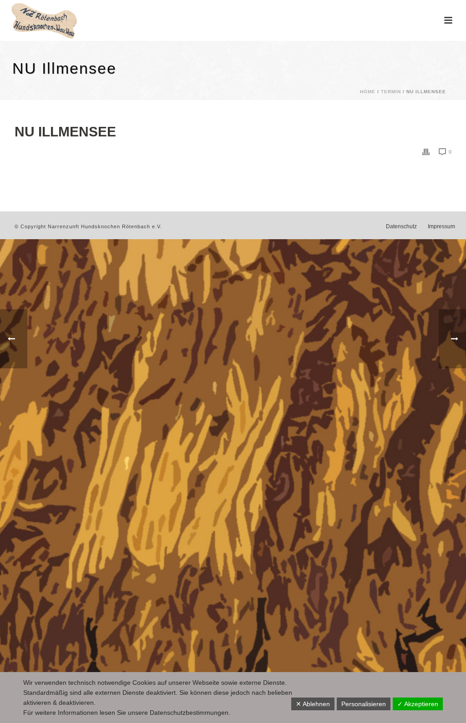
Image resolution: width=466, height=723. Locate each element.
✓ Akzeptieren (417, 704)
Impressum (441, 226)
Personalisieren (363, 704)
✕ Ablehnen (313, 704)
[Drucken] (426, 152)
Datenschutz (401, 226)
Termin (391, 91)
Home (367, 91)
